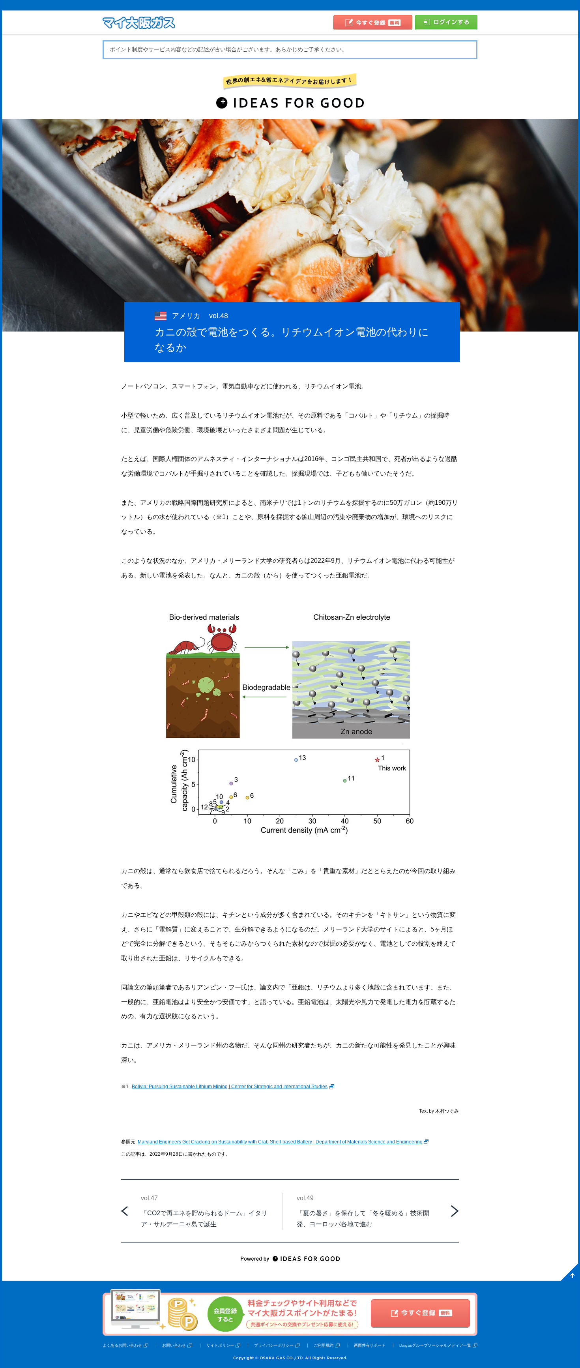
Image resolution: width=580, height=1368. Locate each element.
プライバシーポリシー (274, 1345)
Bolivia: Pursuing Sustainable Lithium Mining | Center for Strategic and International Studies (229, 1086)
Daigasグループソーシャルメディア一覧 (435, 1345)
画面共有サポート (369, 1345)
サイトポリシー (220, 1345)
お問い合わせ (174, 1345)
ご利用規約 (323, 1345)
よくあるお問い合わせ (122, 1345)
